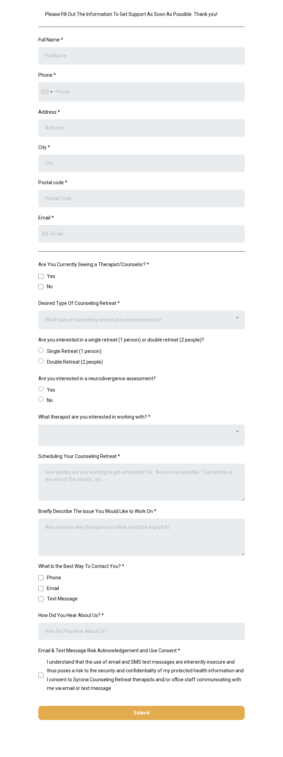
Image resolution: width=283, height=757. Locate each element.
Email (46, 218)
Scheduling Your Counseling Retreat (79, 456)
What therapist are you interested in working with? (94, 417)
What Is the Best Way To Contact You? (81, 566)
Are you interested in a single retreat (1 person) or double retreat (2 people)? (121, 340)
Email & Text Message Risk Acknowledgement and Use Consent (109, 650)
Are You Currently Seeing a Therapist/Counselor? (93, 264)
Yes (51, 276)
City (44, 147)
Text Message (62, 598)
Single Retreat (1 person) (74, 351)
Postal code (52, 182)
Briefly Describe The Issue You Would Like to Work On (97, 511)
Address (49, 112)
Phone (47, 75)
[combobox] (47, 92)
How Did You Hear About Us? (71, 615)
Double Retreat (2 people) (75, 362)
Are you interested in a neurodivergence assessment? (97, 378)
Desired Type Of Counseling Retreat (79, 303)
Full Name (50, 40)
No (50, 286)
